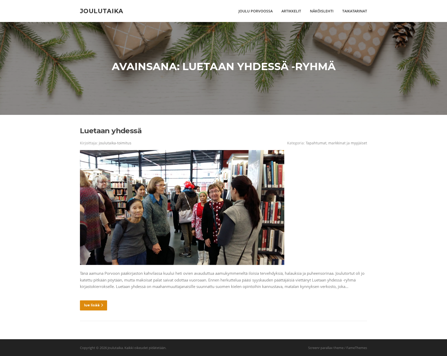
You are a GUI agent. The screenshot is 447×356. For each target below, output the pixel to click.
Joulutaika (101, 10)
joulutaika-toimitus (115, 142)
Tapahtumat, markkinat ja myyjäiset (336, 142)
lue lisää (92, 305)
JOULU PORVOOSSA (256, 11)
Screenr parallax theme (326, 347)
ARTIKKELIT (291, 11)
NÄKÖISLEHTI (321, 11)
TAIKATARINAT (354, 11)
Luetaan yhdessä (110, 130)
